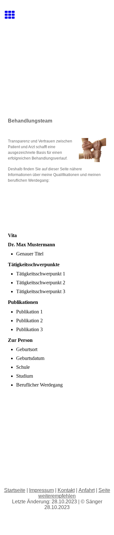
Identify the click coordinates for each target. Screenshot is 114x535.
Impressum (41, 490)
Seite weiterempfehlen (74, 493)
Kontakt (66, 490)
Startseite (14, 490)
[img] (57, 59)
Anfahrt (87, 490)
